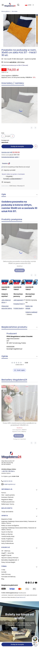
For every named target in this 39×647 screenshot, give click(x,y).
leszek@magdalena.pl (14, 349)
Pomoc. (3, 493)
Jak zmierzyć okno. (6, 301)
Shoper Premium (20, 597)
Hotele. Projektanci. (7, 539)
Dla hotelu (14, 11)
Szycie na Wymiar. (7, 532)
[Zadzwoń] (31, 282)
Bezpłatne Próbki (6, 519)
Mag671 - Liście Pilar (7, 553)
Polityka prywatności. (8, 502)
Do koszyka (19, 270)
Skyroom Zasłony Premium (9, 558)
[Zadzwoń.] (7, 282)
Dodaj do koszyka (17, 146)
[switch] (35, 644)
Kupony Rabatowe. (7, 541)
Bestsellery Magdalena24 (9, 560)
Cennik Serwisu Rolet (7, 536)
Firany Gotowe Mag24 (8, 562)
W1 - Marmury (5, 551)
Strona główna (5, 11)
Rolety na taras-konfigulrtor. (10, 525)
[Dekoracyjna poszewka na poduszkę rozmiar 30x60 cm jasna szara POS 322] (19, 105)
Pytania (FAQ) (19, 304)
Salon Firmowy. (6, 574)
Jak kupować (18, 300)
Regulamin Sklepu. (7, 499)
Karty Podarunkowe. (7, 543)
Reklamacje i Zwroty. (7, 504)
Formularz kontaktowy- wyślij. (9, 157)
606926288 (10, 347)
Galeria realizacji (31, 312)
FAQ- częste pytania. (8, 495)
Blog (2, 579)
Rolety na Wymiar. (7, 534)
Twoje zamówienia (7, 512)
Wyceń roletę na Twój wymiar (19, 634)
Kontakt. (4, 572)
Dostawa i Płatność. (7, 497)
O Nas (3, 570)
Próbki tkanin (18, 308)
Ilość (2, 133)
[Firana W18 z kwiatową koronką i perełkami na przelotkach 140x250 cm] (19, 403)
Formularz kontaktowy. (8, 577)
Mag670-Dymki (6, 555)
